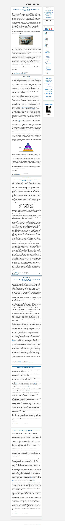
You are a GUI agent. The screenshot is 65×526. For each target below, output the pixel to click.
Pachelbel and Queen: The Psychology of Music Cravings (26, 78)
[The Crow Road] (48, 112)
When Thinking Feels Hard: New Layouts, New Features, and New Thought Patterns (26, 10)
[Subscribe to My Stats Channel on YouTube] (49, 29)
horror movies (21, 273)
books (14, 362)
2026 (45, 33)
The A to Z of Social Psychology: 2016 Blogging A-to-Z (48, 17)
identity (24, 273)
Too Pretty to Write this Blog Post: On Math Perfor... (48, 70)
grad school (22, 73)
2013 (45, 44)
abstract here (13, 114)
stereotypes (16, 274)
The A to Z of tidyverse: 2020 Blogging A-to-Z (49, 10)
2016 (45, 40)
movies (30, 273)
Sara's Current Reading (48, 104)
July (46, 73)
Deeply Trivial (32, 3)
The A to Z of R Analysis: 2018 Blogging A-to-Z (48, 13)
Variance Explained (49, 93)
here (15, 27)
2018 (45, 38)
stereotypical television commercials (32, 482)
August (47, 72)
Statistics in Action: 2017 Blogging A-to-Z (48, 15)
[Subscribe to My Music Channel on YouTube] (51, 29)
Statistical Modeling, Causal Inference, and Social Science (48, 79)
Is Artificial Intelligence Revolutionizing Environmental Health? (49, 98)
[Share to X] (26, 173)
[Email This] (24, 72)
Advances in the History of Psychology (48, 89)
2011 (45, 46)
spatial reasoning (19, 498)
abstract (16, 383)
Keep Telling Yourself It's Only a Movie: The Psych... (48, 60)
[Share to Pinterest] (27, 72)
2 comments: (19, 513)
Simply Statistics (48, 96)
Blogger (40, 524)
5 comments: (19, 361)
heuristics (25, 73)
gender (18, 273)
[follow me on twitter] (47, 29)
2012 (45, 45)
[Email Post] (22, 72)
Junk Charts (49, 86)
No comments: (19, 72)
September (47, 51)
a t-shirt (33, 440)
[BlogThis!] (25, 72)
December (47, 47)
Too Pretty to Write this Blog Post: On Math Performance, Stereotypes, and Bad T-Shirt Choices (26, 431)
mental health (27, 273)
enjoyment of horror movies (25, 107)
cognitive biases (16, 73)
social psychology (18, 174)
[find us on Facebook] (46, 29)
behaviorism (15, 273)
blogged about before (32, 108)
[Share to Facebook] (26, 72)
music (14, 174)
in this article (33, 105)
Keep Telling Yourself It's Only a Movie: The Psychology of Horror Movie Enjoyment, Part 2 (26, 179)
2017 (45, 39)
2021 (45, 34)
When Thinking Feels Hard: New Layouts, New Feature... (48, 53)
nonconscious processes (34, 273)
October (47, 50)
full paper (35, 383)
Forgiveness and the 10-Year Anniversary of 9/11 (26, 367)
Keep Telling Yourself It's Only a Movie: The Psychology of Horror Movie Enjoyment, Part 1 (26, 280)
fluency (19, 73)
